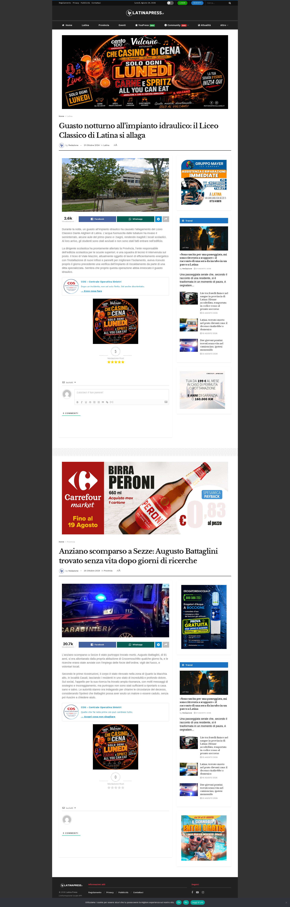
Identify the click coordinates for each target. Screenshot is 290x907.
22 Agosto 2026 (210, 313)
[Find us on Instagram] (203, 892)
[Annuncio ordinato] (94, 402)
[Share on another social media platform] (166, 219)
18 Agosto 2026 (209, 333)
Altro (223, 25)
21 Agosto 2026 (203, 269)
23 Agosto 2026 (210, 354)
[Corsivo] (82, 402)
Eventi (122, 25)
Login (182, 3)
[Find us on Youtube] (197, 892)
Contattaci (96, 3)
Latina (85, 25)
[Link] (107, 402)
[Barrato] (90, 402)
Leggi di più (197, 902)
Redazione (73, 145)
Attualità (205, 25)
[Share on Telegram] (158, 219)
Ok (178, 902)
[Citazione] (103, 402)
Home (69, 25)
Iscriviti (197, 3)
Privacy (76, 3)
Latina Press (71, 892)
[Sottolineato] (86, 402)
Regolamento (65, 3)
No (186, 902)
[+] (111, 402)
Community (176, 25)
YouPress (146, 25)
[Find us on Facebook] (192, 892)
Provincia (104, 25)
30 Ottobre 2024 (92, 571)
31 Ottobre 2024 (92, 145)
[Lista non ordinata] (99, 402)
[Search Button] (229, 3)
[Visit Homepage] (145, 13)
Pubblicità (85, 3)
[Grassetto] (77, 402)
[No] (286, 902)
